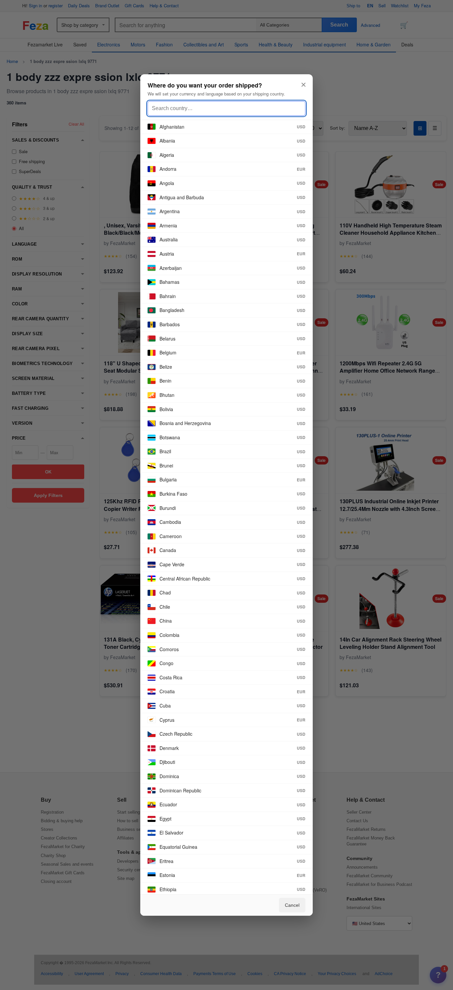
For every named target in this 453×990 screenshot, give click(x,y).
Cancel (292, 905)
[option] (226, 127)
